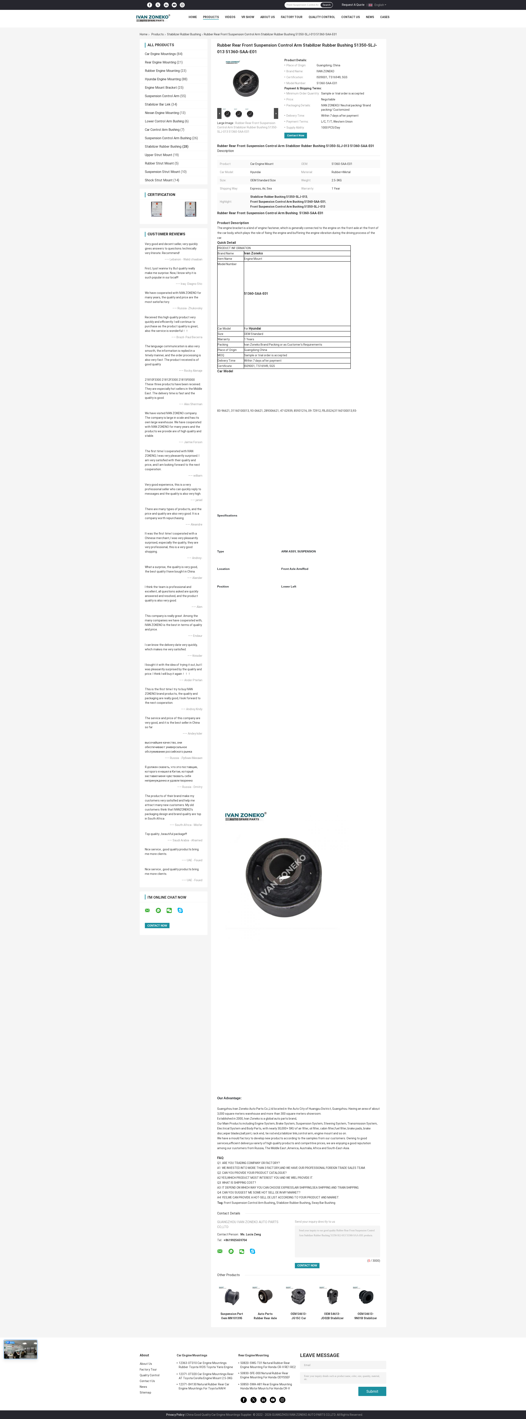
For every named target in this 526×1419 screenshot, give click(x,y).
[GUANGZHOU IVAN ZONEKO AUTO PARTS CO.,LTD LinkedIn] (166, 5)
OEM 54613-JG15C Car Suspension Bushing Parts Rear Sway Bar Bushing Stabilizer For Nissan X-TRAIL (298, 1316)
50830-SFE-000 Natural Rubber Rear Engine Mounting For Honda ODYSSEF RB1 (265, 1376)
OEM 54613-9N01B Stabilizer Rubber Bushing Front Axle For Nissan (365, 1316)
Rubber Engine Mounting (162, 71)
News (370, 17)
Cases (384, 17)
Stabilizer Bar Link (158, 104)
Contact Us (350, 17)
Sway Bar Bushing (323, 1202)
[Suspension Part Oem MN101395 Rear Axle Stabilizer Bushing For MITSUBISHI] (231, 1295)
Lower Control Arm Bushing (164, 121)
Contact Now (295, 135)
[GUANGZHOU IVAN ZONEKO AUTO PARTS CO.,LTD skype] (183, 910)
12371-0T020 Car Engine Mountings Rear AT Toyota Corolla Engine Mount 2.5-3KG (206, 1376)
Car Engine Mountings (160, 54)
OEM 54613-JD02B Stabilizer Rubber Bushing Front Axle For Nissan (332, 1316)
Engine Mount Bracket (161, 88)
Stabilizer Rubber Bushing (184, 34)
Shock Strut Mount (159, 180)
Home (193, 17)
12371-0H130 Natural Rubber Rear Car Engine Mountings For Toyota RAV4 (204, 1386)
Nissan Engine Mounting (162, 113)
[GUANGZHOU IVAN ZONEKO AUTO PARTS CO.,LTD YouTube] (174, 5)
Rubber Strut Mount (159, 163)
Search (327, 4)
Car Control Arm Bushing (162, 130)
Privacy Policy (175, 1414)
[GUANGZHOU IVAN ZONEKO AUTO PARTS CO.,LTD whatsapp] (161, 910)
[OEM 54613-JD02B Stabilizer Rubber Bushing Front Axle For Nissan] (332, 1295)
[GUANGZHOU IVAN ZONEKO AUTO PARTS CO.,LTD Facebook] (149, 5)
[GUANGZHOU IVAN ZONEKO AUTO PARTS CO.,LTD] (153, 18)
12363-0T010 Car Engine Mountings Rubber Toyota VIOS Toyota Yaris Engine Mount (206, 1365)
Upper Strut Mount (158, 155)
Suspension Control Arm (162, 96)
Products (211, 17)
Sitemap (145, 1392)
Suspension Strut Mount (162, 172)
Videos (230, 17)
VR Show (247, 17)
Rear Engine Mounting (160, 62)
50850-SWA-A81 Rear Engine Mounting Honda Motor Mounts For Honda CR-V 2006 (266, 1387)
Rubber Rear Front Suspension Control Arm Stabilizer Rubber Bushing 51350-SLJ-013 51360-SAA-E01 (247, 127)
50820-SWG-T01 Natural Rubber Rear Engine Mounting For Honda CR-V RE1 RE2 (268, 1365)
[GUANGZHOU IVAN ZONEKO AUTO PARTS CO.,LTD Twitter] (158, 5)
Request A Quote (353, 4)
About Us (267, 17)
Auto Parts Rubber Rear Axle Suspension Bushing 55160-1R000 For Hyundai (265, 1316)
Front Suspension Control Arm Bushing (249, 1202)
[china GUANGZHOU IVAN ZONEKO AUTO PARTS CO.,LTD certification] (157, 209)
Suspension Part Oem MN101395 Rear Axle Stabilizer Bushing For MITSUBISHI (231, 1316)
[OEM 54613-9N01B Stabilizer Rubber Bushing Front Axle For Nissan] (365, 1295)
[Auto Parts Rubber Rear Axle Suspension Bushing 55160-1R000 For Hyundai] (265, 1295)
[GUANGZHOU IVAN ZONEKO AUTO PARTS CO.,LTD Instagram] (182, 5)
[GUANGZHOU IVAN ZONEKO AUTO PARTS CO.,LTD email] (150, 910)
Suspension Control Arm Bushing (168, 138)
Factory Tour (291, 17)
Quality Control (322, 17)
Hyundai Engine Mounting (163, 79)
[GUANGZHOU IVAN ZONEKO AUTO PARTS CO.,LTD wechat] (172, 910)
